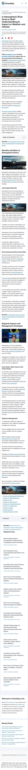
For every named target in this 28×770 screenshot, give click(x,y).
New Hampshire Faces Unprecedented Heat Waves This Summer (14, 553)
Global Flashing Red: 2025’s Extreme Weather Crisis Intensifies (12, 680)
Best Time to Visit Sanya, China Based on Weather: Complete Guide (13, 667)
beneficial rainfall (7, 56)
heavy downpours (12, 383)
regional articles (15, 483)
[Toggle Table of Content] (23, 137)
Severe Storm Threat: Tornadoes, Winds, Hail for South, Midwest (12, 641)
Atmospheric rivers (7, 41)
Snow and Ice (17, 570)
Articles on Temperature (10, 506)
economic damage (15, 272)
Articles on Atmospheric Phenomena (13, 496)
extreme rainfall (11, 182)
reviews (23, 704)
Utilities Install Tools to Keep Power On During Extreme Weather (13, 591)
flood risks (5, 475)
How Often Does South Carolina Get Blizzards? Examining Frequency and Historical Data (14, 566)
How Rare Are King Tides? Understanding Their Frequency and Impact (14, 655)
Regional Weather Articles (10, 511)
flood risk (7, 278)
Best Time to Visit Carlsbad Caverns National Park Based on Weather (14, 579)
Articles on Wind (8, 510)
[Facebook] (2, 38)
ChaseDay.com (11, 702)
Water (16, 544)
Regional (16, 583)
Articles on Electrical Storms (11, 498)
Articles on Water (8, 508)
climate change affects (10, 111)
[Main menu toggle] (22, 3)
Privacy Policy (23, 755)
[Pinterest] (8, 38)
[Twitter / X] (5, 38)
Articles (5, 544)
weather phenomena (7, 180)
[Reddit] (11, 38)
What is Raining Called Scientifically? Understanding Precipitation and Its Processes (13, 540)
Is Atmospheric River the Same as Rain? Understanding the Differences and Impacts (13, 316)
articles (16, 704)
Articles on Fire (7, 500)
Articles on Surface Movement (11, 504)
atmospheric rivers (10, 54)
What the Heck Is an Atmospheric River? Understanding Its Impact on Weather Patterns (13, 527)
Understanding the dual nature (17, 60)
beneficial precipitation (15, 351)
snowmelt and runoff (13, 454)
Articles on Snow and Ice (10, 502)
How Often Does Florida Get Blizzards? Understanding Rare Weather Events (13, 615)
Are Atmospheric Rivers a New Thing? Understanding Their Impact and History (13, 143)
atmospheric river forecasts (9, 438)
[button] (26, 3)
